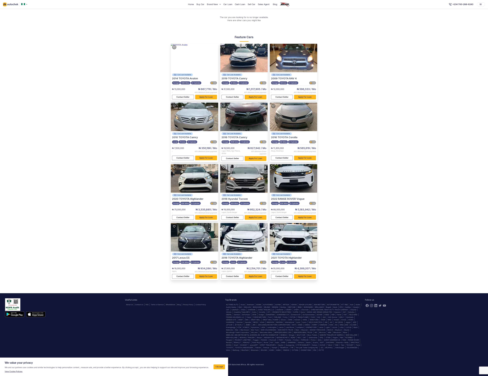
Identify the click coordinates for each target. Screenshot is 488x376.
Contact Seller (182, 97)
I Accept (219, 367)
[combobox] (24, 4)
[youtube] (384, 305)
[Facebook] (367, 305)
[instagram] (371, 305)
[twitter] (380, 305)
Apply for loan (206, 97)
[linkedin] (376, 305)
